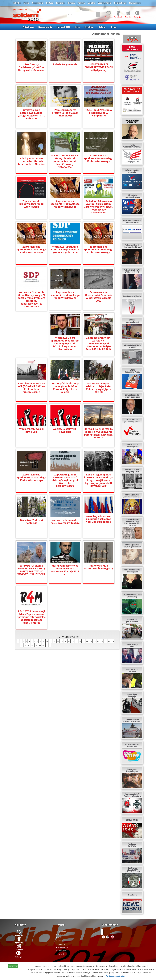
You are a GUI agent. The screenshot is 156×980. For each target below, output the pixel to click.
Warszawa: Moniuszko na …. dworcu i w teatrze (65, 521)
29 (113, 641)
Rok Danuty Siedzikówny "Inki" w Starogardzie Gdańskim (31, 67)
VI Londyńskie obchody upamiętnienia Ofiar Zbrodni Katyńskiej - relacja (65, 387)
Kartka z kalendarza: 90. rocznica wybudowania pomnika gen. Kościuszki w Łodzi (98, 433)
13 (54, 641)
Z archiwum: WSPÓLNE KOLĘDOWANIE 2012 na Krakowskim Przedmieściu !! (31, 387)
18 (73, 641)
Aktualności (28, 27)
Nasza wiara (134, 3)
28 (109, 641)
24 (94, 641)
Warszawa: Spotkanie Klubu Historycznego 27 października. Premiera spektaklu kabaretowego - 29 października (31, 299)
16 (65, 641)
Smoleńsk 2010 (63, 27)
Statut (60, 937)
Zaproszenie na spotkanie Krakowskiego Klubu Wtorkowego (98, 158)
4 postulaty (62, 931)
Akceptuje (13, 966)
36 (43, 645)
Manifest (61, 934)
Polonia (81, 3)
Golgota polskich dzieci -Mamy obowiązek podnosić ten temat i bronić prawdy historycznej (65, 161)
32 (29, 645)
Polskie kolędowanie (65, 64)
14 (58, 641)
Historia (71, 3)
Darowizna (62, 951)
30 (21, 645)
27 (105, 641)
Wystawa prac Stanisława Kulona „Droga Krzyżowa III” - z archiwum (31, 114)
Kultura (49, 3)
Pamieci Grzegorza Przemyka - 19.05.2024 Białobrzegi (65, 113)
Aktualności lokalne (106, 33)
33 (32, 645)
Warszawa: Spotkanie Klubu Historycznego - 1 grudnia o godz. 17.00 (65, 249)
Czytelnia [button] (88, 27)
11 (47, 641)
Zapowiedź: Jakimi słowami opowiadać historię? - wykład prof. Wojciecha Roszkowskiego (65, 480)
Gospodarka (37, 3)
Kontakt (61, 954)
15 (62, 641)
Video (77, 27)
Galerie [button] (102, 27)
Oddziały (61, 944)
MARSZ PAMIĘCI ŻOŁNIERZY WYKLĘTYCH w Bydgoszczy (99, 67)
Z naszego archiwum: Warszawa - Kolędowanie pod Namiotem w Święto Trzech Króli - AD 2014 (98, 343)
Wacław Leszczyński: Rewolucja (31, 430)
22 (87, 641)
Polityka (17, 3)
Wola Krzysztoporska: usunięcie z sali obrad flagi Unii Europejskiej (98, 519)
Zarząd (60, 941)
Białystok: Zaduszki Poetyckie (31, 521)
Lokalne (91, 3)
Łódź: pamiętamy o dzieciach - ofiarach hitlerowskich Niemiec (31, 161)
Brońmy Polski (104, 3)
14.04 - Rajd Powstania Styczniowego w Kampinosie (98, 113)
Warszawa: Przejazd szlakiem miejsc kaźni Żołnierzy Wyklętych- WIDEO (98, 387)
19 (76, 641)
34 (36, 645)
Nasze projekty (45, 27)
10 (43, 641)
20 (80, 641)
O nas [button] (113, 27)
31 (25, 645)
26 (102, 641)
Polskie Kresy (120, 3)
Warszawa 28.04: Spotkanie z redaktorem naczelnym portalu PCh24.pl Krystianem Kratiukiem (65, 343)
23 (91, 641)
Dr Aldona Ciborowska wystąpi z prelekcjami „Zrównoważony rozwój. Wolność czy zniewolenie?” (98, 207)
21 (84, 641)
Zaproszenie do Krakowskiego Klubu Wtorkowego (31, 204)
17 (69, 641)
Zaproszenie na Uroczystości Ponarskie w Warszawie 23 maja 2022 (98, 296)
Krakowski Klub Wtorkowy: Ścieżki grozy (98, 567)
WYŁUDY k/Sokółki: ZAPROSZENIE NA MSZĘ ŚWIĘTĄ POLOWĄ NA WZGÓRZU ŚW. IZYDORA (31, 570)
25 (98, 641)
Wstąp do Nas (63, 947)
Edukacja (60, 3)
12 (51, 641)
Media (26, 3)
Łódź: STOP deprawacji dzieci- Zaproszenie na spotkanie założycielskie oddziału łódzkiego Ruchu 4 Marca (31, 617)
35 (40, 645)
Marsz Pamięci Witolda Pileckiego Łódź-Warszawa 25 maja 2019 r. (65, 570)
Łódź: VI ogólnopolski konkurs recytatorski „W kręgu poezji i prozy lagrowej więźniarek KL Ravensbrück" (98, 480)
